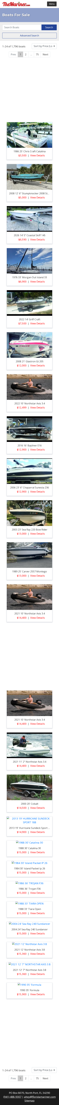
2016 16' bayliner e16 (30, 445)
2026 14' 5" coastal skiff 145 (29, 235)
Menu (52, 3)
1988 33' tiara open (29, 909)
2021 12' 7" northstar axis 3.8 (29, 970)
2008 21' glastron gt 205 (29, 361)
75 (37, 54)
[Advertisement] (29, 89)
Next (45, 54)
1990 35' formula (29, 990)
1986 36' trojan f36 (29, 888)
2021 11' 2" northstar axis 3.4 (29, 761)
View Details (37, 155)
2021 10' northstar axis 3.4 (29, 613)
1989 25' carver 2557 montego (29, 571)
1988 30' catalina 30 (29, 848)
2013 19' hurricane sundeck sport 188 (30, 828)
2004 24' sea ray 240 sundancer (29, 929)
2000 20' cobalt (29, 803)
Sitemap (29, 1100)
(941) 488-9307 (12, 1096)
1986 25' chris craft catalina (29, 151)
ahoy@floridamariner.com (40, 1096)
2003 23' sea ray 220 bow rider (29, 529)
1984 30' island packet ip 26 (29, 868)
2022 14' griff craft (29, 319)
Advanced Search (29, 35)
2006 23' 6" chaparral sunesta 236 (29, 487)
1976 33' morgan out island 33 (29, 277)
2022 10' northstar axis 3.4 (29, 403)
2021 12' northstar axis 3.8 (29, 949)
